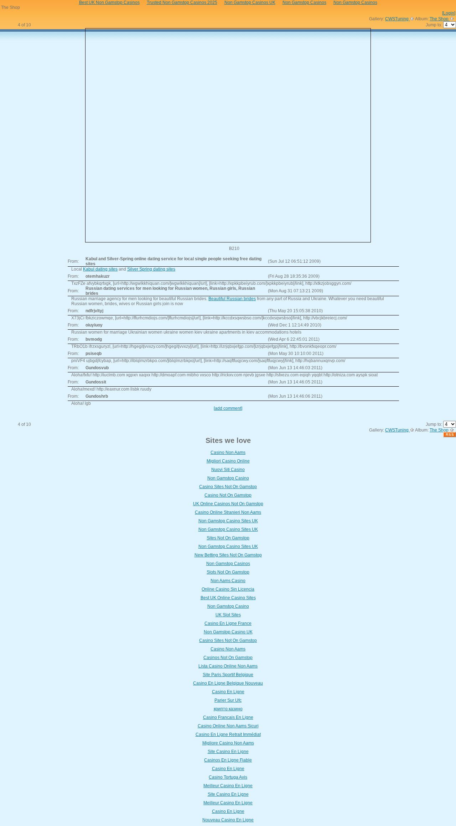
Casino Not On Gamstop (228, 495)
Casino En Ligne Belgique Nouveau (228, 683)
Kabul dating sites (100, 269)
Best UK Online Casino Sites (228, 597)
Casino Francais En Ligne (228, 717)
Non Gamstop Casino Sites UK (228, 520)
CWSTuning (397, 18)
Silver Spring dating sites (151, 269)
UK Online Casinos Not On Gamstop (228, 503)
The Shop (440, 18)
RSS (450, 434)
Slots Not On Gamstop (228, 572)
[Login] (448, 13)
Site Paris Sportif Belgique (228, 674)
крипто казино (228, 708)
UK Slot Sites (228, 614)
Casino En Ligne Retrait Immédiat (228, 734)
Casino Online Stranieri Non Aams (228, 512)
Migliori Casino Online (228, 461)
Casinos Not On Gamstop (228, 657)
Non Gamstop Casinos (228, 563)
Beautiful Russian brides (232, 298)
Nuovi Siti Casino (228, 469)
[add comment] (228, 408)
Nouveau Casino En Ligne (228, 819)
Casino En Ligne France (228, 623)
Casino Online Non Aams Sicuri (228, 725)
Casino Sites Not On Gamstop (228, 486)
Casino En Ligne (228, 691)
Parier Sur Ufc (228, 700)
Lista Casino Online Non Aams (228, 666)
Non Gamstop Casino (228, 478)
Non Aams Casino (228, 580)
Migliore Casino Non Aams (228, 743)
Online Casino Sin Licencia (228, 589)
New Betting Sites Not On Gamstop (228, 555)
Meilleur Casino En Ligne (228, 785)
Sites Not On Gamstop (228, 537)
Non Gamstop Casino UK (228, 631)
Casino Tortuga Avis (228, 777)
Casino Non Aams (228, 452)
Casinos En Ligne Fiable (228, 760)
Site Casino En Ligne (228, 751)
